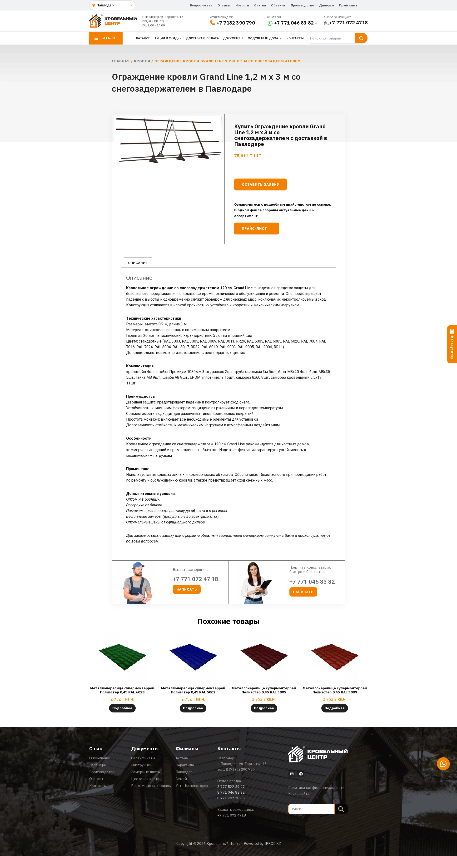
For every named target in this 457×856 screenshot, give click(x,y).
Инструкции (141, 765)
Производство (302, 5)
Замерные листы (145, 772)
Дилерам (326, 5)
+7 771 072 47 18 (195, 579)
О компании (99, 758)
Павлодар (184, 772)
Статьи (260, 5)
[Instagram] (291, 773)
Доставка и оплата (202, 38)
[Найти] (361, 38)
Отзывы (224, 5)
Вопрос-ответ (201, 5)
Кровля (142, 61)
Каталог (143, 38)
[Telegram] (300, 773)
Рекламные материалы (151, 785)
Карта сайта (298, 793)
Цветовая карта (145, 778)
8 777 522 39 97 (231, 786)
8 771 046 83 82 (231, 792)
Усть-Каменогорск (192, 785)
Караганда (185, 765)
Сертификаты (143, 758)
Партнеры (98, 765)
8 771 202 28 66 (231, 798)
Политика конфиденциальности (316, 787)
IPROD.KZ (272, 843)
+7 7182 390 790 (236, 23)
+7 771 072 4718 (348, 22)
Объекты (278, 5)
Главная (121, 61)
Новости (242, 5)
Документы (233, 38)
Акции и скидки (168, 38)
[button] (187, 589)
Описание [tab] (138, 263)
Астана (182, 758)
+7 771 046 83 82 (294, 23)
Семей (181, 778)
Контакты (295, 38)
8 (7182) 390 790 (240, 769)
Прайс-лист (348, 5)
